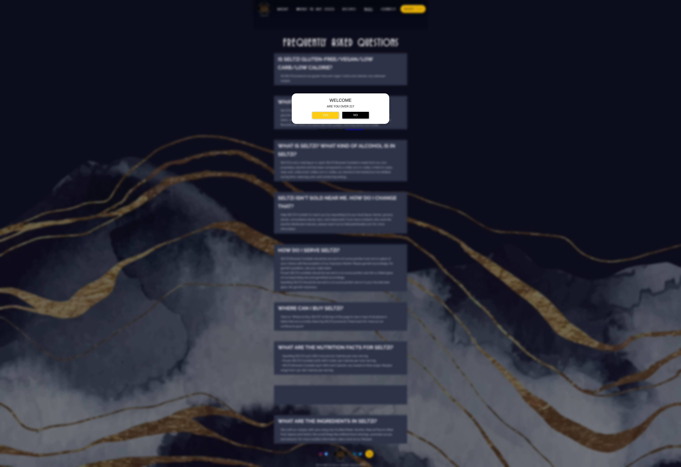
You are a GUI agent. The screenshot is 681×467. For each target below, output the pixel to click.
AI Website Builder (354, 129)
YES (325, 115)
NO (355, 115)
